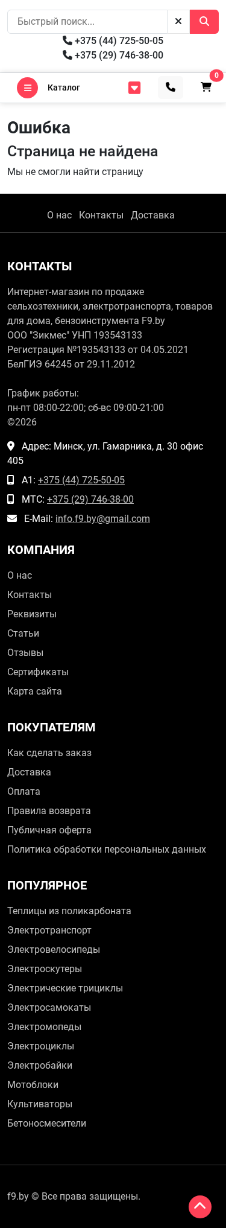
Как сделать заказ (49, 753)
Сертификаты (38, 672)
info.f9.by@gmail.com (102, 518)
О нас (59, 215)
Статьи (23, 633)
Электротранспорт (49, 930)
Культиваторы (39, 1104)
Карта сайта (34, 691)
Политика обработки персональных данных (106, 849)
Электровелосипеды (53, 949)
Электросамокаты (49, 1007)
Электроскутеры (44, 969)
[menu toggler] (134, 88)
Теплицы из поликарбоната (69, 911)
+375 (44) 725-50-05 (117, 40)
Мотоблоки (32, 1084)
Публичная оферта (49, 830)
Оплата (23, 791)
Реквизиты (32, 614)
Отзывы (25, 652)
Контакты (101, 215)
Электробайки (39, 1065)
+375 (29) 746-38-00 (117, 55)
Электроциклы (40, 1046)
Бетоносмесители (46, 1123)
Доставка (153, 215)
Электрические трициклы (65, 988)
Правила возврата (49, 810)
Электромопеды (44, 1026)
